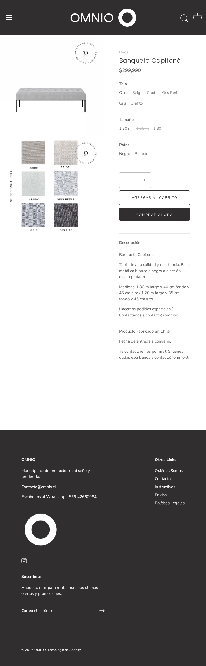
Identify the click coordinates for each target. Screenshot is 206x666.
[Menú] (9, 17)
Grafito (137, 103)
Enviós (161, 495)
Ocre (123, 92)
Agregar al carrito (154, 197)
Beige (137, 92)
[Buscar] (184, 18)
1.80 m (159, 128)
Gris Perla (170, 92)
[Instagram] (24, 560)
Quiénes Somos (169, 470)
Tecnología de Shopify (64, 649)
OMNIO (40, 649)
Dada (124, 52)
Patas (124, 144)
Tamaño (126, 119)
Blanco (141, 153)
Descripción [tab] (130, 242)
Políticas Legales (170, 503)
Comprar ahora (154, 215)
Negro (124, 153)
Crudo (152, 92)
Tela (123, 83)
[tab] (154, 328)
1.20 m (125, 128)
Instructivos (165, 486)
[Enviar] (102, 610)
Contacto (163, 478)
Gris (122, 103)
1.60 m (142, 128)
